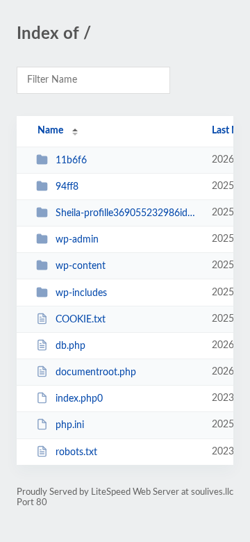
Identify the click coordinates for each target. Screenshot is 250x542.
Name (50, 131)
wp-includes (81, 293)
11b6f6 (71, 160)
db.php (70, 346)
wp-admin (77, 240)
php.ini (70, 425)
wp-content (81, 266)
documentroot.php (96, 372)
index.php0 (79, 399)
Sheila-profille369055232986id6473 (127, 213)
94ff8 (67, 187)
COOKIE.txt (81, 320)
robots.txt (76, 452)
